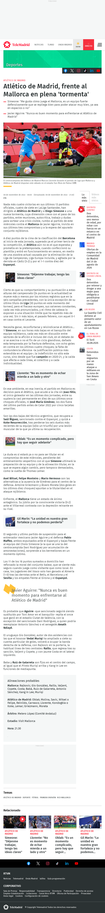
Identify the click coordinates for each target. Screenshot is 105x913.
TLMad (51, 45)
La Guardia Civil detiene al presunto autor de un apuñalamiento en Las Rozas (81, 309)
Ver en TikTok (57, 864)
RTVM (6, 873)
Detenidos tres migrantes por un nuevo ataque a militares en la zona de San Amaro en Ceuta (82, 349)
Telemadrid (18, 879)
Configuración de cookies (36, 896)
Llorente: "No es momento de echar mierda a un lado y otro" (10, 376)
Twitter (72, 70)
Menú (99, 44)
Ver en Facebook (28, 864)
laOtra (42, 879)
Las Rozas (89, 309)
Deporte (26, 798)
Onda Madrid (65, 45)
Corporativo (12, 886)
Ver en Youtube (76, 863)
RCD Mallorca (63, 798)
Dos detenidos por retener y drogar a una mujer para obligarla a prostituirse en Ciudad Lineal (82, 274)
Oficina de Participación (68, 894)
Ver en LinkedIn (67, 863)
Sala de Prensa (10, 891)
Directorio (57, 891)
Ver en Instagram (47, 863)
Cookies (19, 896)
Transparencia (43, 891)
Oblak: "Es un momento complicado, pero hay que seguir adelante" (10, 442)
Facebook (65, 70)
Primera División (48, 798)
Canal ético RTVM (47, 894)
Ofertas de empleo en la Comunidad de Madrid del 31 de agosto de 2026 (82, 244)
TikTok (85, 70)
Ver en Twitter (38, 864)
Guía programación (56, 879)
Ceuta (90, 349)
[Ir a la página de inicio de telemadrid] (16, 44)
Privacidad (86, 894)
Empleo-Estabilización (13, 894)
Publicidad (69, 891)
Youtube (98, 71)
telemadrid (12, 907)
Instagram (78, 71)
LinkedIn (91, 71)
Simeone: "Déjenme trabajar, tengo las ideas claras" (10, 277)
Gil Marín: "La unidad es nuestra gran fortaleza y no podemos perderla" (10, 522)
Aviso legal (8, 896)
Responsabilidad (27, 891)
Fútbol (35, 798)
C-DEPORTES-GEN (52, 59)
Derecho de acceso (84, 891)
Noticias (38, 45)
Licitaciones (31, 894)
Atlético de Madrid (14, 80)
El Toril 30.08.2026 (82, 335)
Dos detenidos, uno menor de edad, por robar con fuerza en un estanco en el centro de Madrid (82, 208)
